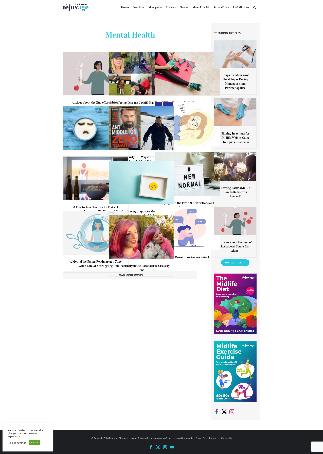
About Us (214, 438)
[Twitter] (224, 411)
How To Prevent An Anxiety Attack (187, 257)
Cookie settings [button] (17, 442)
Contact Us (226, 438)
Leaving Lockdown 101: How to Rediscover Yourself (235, 192)
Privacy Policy (202, 438)
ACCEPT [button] (34, 442)
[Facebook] (216, 411)
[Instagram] (231, 411)
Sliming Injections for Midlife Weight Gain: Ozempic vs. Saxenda (235, 138)
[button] (254, 7)
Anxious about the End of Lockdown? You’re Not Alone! (235, 246)
